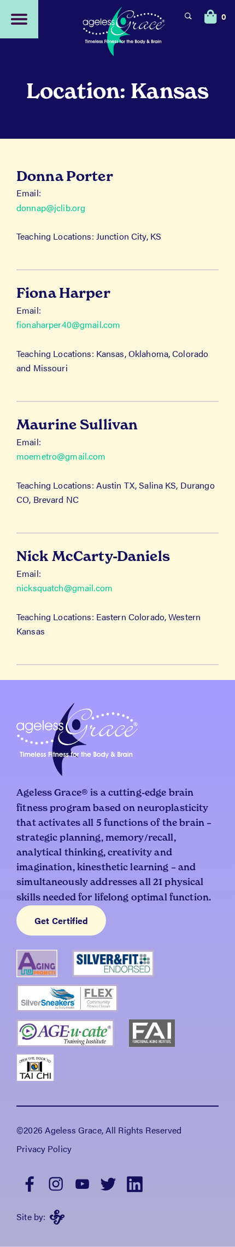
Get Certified (61, 920)
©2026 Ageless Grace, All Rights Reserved (98, 1130)
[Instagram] (56, 1183)
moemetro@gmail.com (60, 456)
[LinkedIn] (134, 1183)
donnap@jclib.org (50, 207)
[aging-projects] (44, 967)
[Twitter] (108, 1183)
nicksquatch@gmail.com (64, 587)
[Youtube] (82, 1183)
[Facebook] (29, 1183)
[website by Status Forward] (57, 1217)
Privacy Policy (44, 1148)
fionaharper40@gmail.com (68, 324)
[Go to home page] (124, 33)
